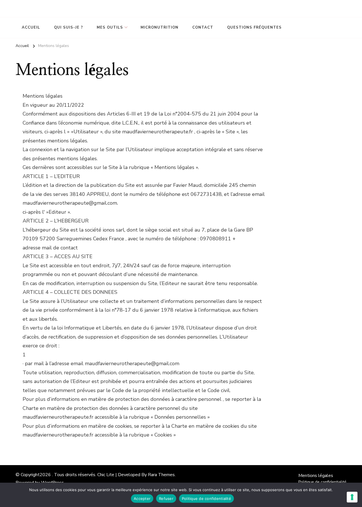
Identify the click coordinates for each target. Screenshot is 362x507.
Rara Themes (161, 475)
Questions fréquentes (254, 27)
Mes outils (110, 27)
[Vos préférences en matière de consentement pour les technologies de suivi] (352, 497)
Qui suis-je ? (68, 27)
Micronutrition (159, 27)
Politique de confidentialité (322, 482)
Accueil (31, 27)
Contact (202, 27)
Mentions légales (315, 475)
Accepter (142, 498)
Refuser (166, 498)
